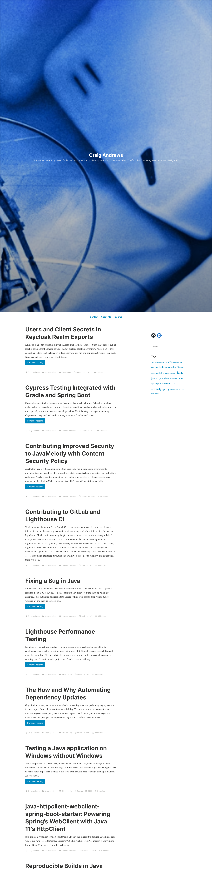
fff (178, 367)
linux (180, 378)
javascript (156, 378)
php (175, 384)
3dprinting (158, 362)
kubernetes (174, 378)
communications (158, 366)
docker (173, 367)
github (152, 373)
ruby (178, 384)
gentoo (181, 367)
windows (180, 389)
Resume (118, 317)
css (167, 367)
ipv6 (174, 373)
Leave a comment (69, 430)
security (156, 389)
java (180, 372)
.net (152, 362)
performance (165, 383)
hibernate (164, 372)
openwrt (154, 384)
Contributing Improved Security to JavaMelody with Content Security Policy (69, 453)
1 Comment (66, 372)
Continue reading (36, 363)
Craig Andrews (106, 155)
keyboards (166, 378)
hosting (171, 373)
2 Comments (67, 674)
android (165, 362)
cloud (181, 362)
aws (170, 362)
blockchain (176, 362)
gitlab (157, 373)
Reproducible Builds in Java (64, 865)
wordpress (155, 393)
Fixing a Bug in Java (52, 580)
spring (166, 389)
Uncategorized (51, 372)
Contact (94, 317)
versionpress (173, 389)
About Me (106, 317)
